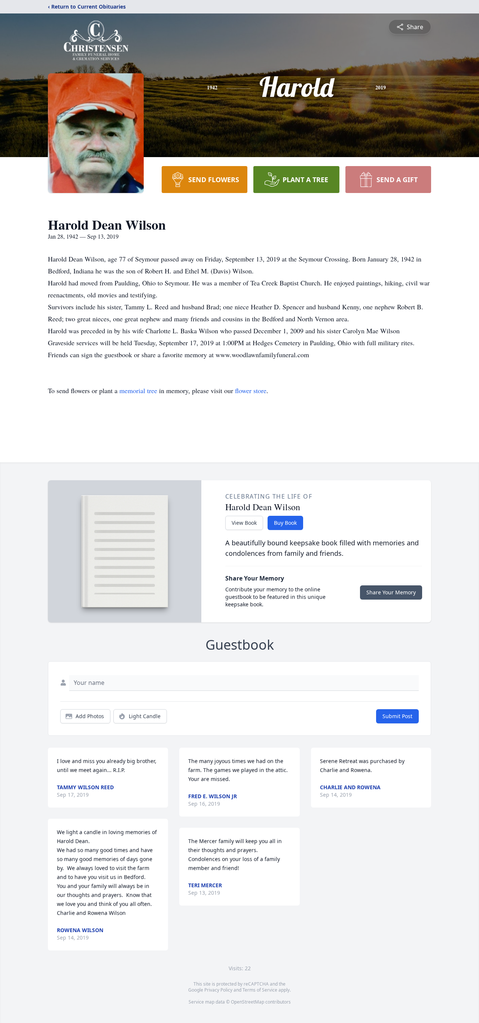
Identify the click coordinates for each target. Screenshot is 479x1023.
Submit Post (397, 716)
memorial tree (138, 390)
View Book (244, 522)
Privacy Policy (218, 990)
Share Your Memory (391, 592)
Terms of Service (259, 990)
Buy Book (285, 522)
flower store (250, 390)
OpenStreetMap (247, 1002)
